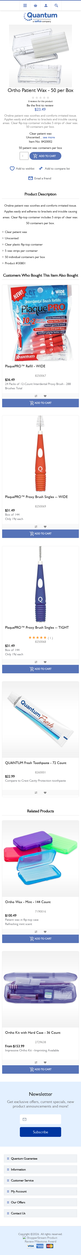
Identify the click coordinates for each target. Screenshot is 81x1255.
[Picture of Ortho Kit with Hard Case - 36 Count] (40, 989)
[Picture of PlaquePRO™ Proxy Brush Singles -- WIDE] (40, 453)
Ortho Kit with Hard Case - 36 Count (32, 1032)
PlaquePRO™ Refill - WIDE (25, 366)
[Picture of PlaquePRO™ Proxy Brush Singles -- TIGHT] (40, 584)
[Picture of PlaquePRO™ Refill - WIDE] (40, 323)
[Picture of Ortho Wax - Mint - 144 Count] (40, 859)
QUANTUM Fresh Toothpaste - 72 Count (35, 763)
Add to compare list (57, 168)
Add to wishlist (25, 168)
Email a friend (42, 178)
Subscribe (40, 1132)
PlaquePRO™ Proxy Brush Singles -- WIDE (36, 497)
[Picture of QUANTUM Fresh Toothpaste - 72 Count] (40, 719)
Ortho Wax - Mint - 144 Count (28, 902)
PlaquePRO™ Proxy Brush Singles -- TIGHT (37, 627)
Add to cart (47, 156)
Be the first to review (40, 105)
